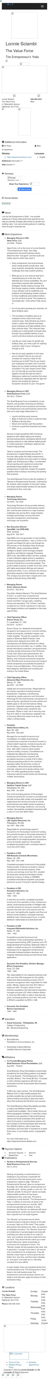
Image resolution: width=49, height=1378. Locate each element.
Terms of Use (14, 1362)
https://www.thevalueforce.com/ (19, 157)
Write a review (25, 189)
